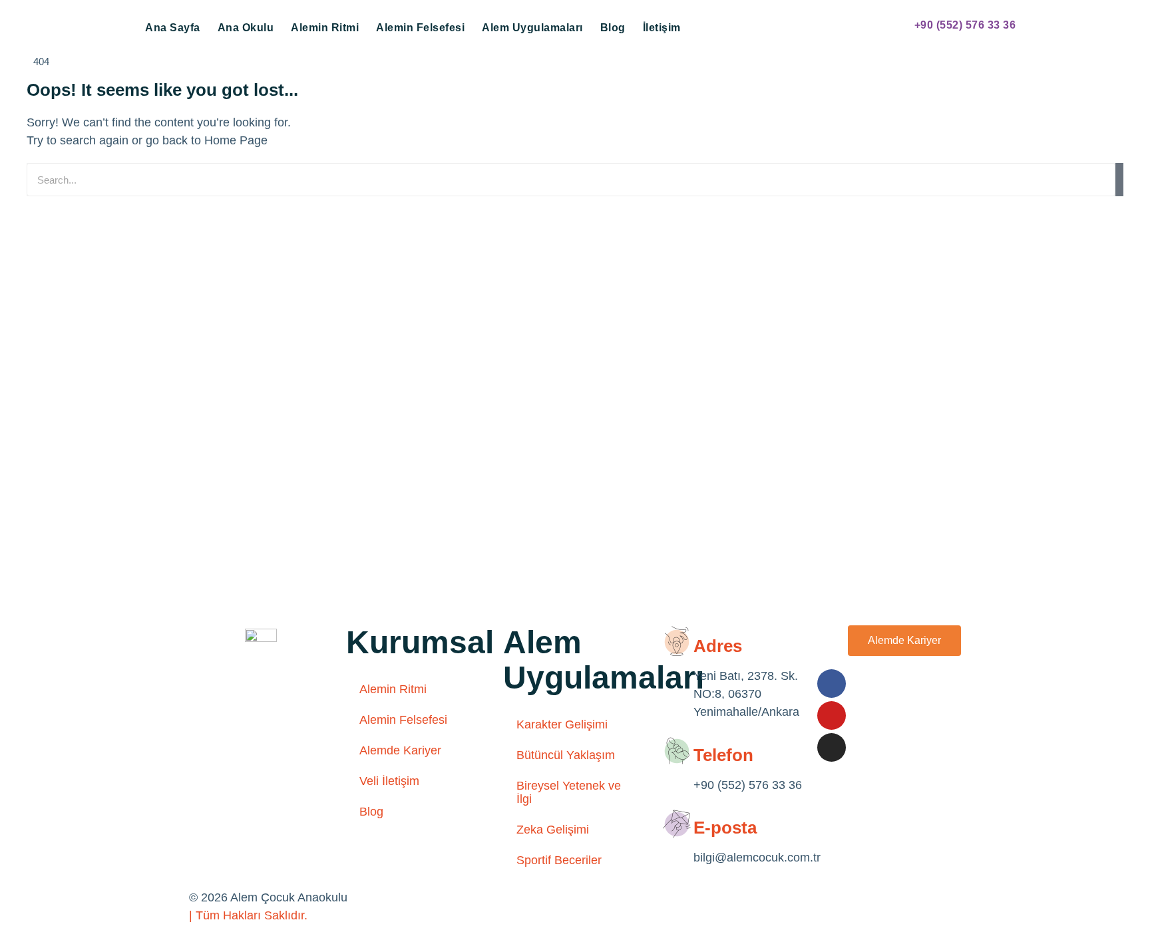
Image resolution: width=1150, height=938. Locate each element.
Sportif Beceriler (559, 860)
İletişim (662, 27)
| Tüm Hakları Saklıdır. (248, 915)
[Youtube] (831, 715)
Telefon (723, 755)
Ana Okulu (246, 27)
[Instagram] (831, 747)
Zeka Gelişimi (552, 829)
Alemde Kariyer (400, 750)
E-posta (725, 828)
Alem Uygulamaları (532, 27)
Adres (717, 646)
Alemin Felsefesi (420, 27)
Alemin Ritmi (325, 27)
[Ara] (1119, 179)
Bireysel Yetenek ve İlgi (568, 792)
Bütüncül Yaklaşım (565, 755)
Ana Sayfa (172, 27)
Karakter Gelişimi (562, 724)
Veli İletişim (389, 781)
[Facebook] (831, 683)
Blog (613, 27)
